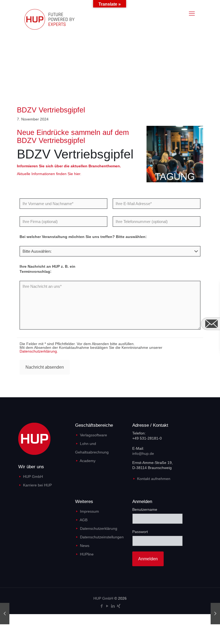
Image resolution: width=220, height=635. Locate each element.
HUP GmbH (33, 476)
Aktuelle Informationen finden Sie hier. (49, 174)
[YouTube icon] (107, 606)
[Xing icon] (118, 606)
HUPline (87, 554)
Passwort (140, 532)
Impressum (89, 511)
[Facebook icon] (102, 606)
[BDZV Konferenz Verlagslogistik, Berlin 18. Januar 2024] (215, 613)
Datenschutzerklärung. (39, 351)
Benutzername (144, 509)
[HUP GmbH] (54, 19)
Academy (88, 461)
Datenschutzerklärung (98, 528)
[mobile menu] (191, 13)
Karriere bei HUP (37, 485)
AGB (83, 520)
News (84, 545)
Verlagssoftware (93, 435)
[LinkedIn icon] (113, 606)
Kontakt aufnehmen (153, 479)
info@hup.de (143, 453)
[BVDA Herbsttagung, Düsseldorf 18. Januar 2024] (4, 613)
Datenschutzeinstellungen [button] (102, 537)
